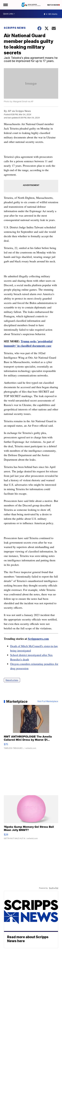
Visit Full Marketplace (47, 701)
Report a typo (12, 680)
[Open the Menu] (5, 5)
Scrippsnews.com (38, 639)
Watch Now (52, 5)
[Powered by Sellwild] (53, 888)
